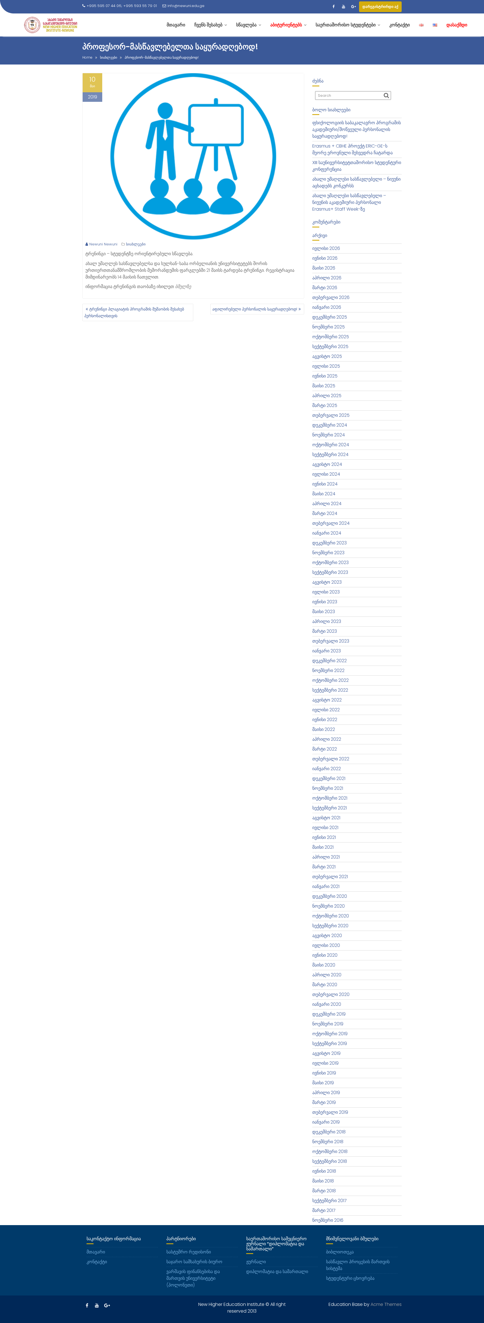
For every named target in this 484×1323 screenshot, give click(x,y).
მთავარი (96, 1252)
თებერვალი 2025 (331, 415)
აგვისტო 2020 (327, 935)
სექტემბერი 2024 (330, 454)
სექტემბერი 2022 (330, 690)
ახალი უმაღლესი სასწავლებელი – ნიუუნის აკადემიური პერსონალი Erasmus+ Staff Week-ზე (349, 202)
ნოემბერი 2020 (328, 906)
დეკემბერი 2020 (329, 896)
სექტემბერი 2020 (330, 925)
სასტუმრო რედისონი (188, 1252)
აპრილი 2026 (326, 278)
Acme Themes (386, 1304)
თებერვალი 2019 (330, 1112)
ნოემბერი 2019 (327, 1024)
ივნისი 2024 (325, 484)
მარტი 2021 (324, 867)
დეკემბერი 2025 (329, 317)
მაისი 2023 (323, 611)
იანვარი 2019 (326, 1122)
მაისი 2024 (323, 494)
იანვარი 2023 (326, 651)
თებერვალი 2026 (331, 297)
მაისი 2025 (323, 386)
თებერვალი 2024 (331, 523)
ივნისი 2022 (324, 719)
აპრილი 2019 (326, 1092)
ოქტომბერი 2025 (330, 336)
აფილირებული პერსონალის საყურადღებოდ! (254, 309)
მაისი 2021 (323, 847)
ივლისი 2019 (325, 1063)
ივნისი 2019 (324, 1073)
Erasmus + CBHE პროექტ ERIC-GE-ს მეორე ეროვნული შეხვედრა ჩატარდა (352, 149)
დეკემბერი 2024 (329, 425)
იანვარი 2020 (326, 1004)
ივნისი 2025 (325, 376)
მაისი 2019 (323, 1083)
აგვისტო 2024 (327, 464)
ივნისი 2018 (324, 1171)
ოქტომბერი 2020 (330, 916)
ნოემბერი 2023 (328, 552)
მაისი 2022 (323, 729)
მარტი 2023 (324, 631)
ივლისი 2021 (325, 827)
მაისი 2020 (323, 965)
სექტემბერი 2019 (329, 1043)
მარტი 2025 (324, 405)
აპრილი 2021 (326, 857)
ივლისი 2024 (326, 474)
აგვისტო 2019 (326, 1053)
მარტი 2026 (324, 287)
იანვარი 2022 (326, 768)
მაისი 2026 (323, 268)
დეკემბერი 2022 (329, 660)
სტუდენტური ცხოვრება (350, 1278)
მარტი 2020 (324, 984)
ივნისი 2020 (325, 955)
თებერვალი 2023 (330, 641)
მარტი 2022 (324, 749)
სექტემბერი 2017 (329, 1200)
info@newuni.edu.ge (185, 5)
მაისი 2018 (323, 1181)
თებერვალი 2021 (330, 876)
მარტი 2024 (324, 513)
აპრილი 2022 (326, 739)
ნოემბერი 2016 (327, 1220)
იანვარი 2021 (325, 886)
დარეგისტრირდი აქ (380, 6)
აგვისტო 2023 (327, 582)
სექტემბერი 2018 (329, 1161)
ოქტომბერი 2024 (330, 444)
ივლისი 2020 (326, 945)
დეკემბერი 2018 (329, 1132)
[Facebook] (333, 6)
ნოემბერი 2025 (328, 327)
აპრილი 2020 (326, 975)
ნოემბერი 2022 (328, 670)
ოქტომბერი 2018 (330, 1151)
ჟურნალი (256, 1261)
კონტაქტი (97, 1261)
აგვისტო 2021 (326, 817)
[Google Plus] (353, 6)
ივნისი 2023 (324, 602)
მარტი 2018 (324, 1191)
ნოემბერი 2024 (328, 435)
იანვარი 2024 (326, 533)
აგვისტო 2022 (327, 700)
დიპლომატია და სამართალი (277, 1271)
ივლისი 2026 (326, 248)
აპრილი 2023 (326, 621)
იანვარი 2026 (326, 307)
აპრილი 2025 (326, 395)
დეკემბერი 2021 (328, 778)
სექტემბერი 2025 (330, 346)
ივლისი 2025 (326, 366)
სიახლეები (136, 244)
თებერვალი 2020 (331, 994)
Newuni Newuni (103, 244)
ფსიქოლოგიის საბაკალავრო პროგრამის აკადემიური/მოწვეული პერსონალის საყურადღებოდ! (356, 129)
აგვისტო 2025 (327, 356)
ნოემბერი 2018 (327, 1141)
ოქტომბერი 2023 (330, 562)
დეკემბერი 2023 (329, 543)
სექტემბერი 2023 (330, 572)
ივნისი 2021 (324, 837)
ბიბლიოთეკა (340, 1252)
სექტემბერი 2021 (329, 808)
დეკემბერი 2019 (329, 1014)
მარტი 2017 (324, 1210)
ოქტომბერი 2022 (330, 680)
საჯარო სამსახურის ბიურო (194, 1261)
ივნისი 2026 (325, 258)
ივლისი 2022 (326, 710)
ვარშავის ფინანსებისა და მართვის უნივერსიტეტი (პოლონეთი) (193, 1278)
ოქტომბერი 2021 (329, 798)
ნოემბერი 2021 (327, 788)
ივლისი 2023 (326, 592)
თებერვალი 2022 (330, 759)
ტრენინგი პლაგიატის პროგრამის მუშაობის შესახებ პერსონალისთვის (134, 312)
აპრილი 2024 (326, 503)
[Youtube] (343, 6)
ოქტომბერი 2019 (330, 1033)
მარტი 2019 (324, 1102)
